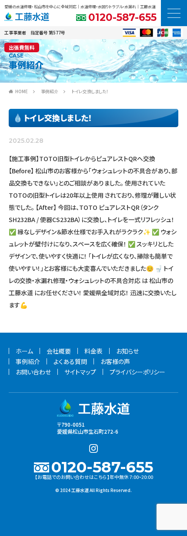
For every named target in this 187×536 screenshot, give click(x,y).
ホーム (24, 351)
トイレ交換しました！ (90, 91)
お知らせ (127, 351)
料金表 (93, 351)
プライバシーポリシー (137, 372)
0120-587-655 (122, 18)
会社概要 (59, 351)
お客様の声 (115, 361)
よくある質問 (70, 361)
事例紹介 (49, 91)
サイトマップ (80, 372)
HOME (21, 91)
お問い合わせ (33, 372)
